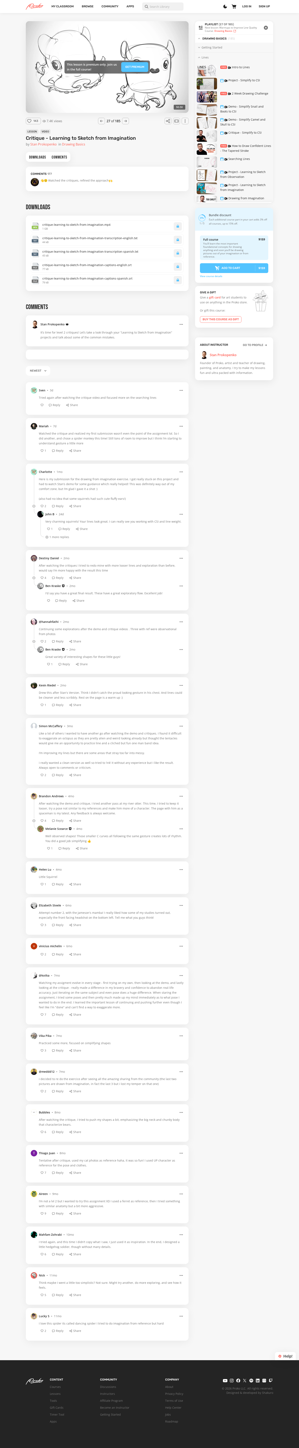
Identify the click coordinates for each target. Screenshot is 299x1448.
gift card (215, 297)
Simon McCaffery (50, 726)
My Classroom (62, 6)
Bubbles (44, 1112)
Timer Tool (57, 1414)
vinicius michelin (50, 946)
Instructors (107, 1394)
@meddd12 (47, 1072)
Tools (53, 1401)
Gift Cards (56, 1407)
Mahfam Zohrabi (50, 1235)
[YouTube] (225, 1380)
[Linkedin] (257, 1380)
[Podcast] (264, 1380)
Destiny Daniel (49, 558)
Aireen (43, 1194)
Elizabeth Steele (50, 905)
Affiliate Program (111, 1401)
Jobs (168, 1414)
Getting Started (110, 1414)
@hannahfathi (49, 622)
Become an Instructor (114, 1407)
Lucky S (44, 1316)
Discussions (108, 1387)
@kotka (44, 975)
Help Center (173, 1407)
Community (109, 6)
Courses (55, 1387)
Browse (88, 6)
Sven (42, 390)
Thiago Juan (47, 1153)
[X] (244, 1380)
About (169, 1387)
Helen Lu (45, 869)
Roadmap (171, 1421)
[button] (234, 27)
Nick (42, 1275)
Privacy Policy (174, 1394)
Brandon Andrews (51, 796)
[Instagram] (231, 1380)
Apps (130, 6)
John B (49, 514)
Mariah (44, 426)
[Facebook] (238, 1380)
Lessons (55, 1394)
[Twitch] (270, 1380)
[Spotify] (251, 1380)
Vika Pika (45, 1036)
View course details (211, 276)
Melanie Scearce (56, 829)
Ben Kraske (53, 586)
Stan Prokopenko (52, 324)
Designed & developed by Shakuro (249, 1393)
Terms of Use (174, 1401)
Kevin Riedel (47, 685)
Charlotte (45, 472)
